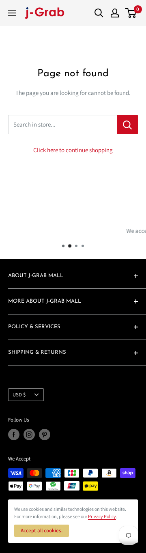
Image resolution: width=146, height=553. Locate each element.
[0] (131, 13)
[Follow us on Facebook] (13, 434)
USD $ (19, 394)
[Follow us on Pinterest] (44, 434)
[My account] (115, 13)
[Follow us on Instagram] (29, 434)
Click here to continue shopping (73, 150)
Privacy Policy (102, 516)
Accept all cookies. (41, 530)
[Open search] (98, 13)
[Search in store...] (127, 124)
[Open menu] (12, 13)
